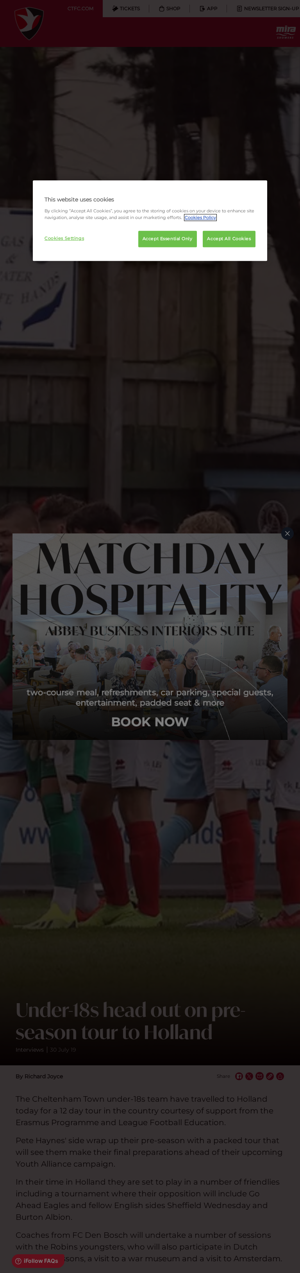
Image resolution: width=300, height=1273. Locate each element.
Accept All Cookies (229, 238)
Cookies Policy (200, 217)
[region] (150, 221)
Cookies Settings (64, 238)
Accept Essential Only (168, 238)
